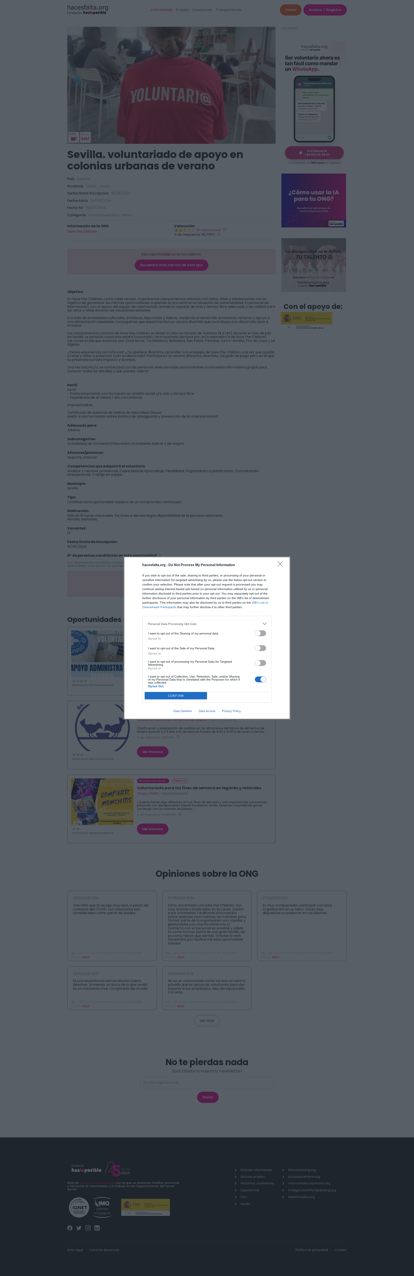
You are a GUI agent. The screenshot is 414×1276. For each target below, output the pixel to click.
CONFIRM (176, 695)
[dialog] (207, 638)
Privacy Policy (231, 711)
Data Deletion (182, 711)
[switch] (260, 633)
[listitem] (207, 624)
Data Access (207, 711)
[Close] (282, 565)
